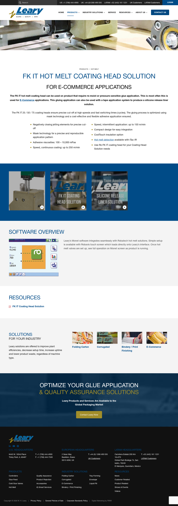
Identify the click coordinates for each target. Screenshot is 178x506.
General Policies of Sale (54, 501)
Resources (122, 471)
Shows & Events (121, 487)
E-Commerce (27, 100)
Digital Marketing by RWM (102, 501)
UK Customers (136, 2)
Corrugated (66, 479)
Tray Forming (94, 476)
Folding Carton (68, 476)
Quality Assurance (44, 476)
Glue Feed (13, 479)
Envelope (93, 479)
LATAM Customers (152, 2)
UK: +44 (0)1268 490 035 (91, 2)
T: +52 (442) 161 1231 (150, 454)
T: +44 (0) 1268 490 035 (98, 454)
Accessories (41, 483)
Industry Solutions (74, 471)
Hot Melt (12, 487)
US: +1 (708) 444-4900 (69, 2)
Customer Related (122, 479)
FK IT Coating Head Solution (28, 307)
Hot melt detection (104, 139)
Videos (117, 491)
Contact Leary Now (89, 414)
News (117, 476)
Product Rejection (43, 479)
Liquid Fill (93, 483)
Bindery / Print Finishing (71, 487)
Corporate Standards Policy (77, 501)
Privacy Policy (36, 501)
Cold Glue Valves (16, 483)
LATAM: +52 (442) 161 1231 (115, 2)
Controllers (13, 476)
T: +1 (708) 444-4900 (43, 454)
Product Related (121, 483)
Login (170, 3)
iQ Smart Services (43, 487)
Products (15, 471)
